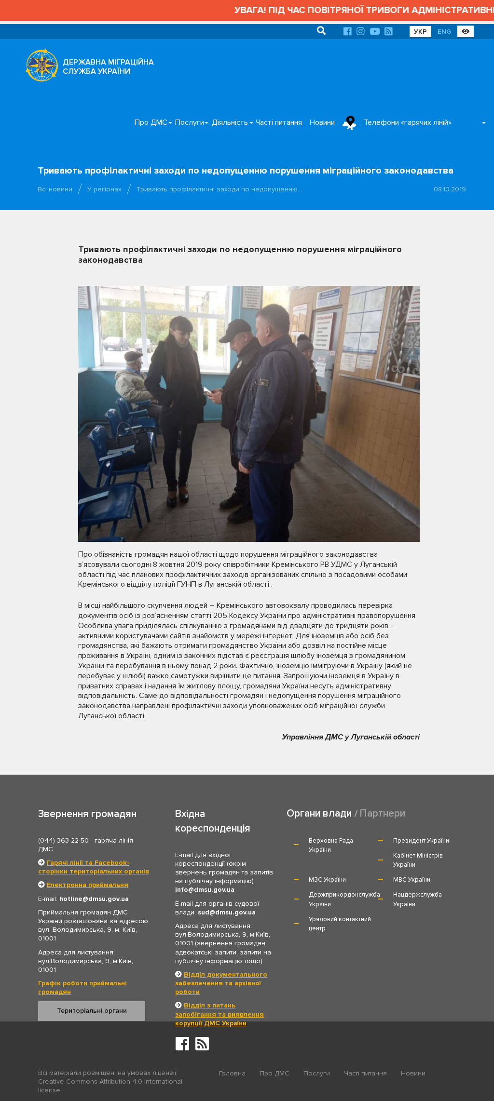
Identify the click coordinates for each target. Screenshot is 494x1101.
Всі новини (55, 189)
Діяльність (230, 122)
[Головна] (39, 67)
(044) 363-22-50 (63, 840)
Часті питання (279, 122)
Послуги (189, 122)
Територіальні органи (92, 1011)
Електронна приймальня (87, 885)
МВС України (411, 880)
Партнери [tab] (382, 813)
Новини (322, 122)
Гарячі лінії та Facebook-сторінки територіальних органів (93, 867)
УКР (420, 31)
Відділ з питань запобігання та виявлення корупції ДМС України (219, 1014)
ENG (444, 31)
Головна (232, 1073)
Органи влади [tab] (319, 813)
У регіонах (104, 189)
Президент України (421, 841)
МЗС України (327, 880)
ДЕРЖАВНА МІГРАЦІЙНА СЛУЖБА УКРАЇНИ (108, 66)
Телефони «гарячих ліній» (408, 122)
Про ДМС (151, 122)
